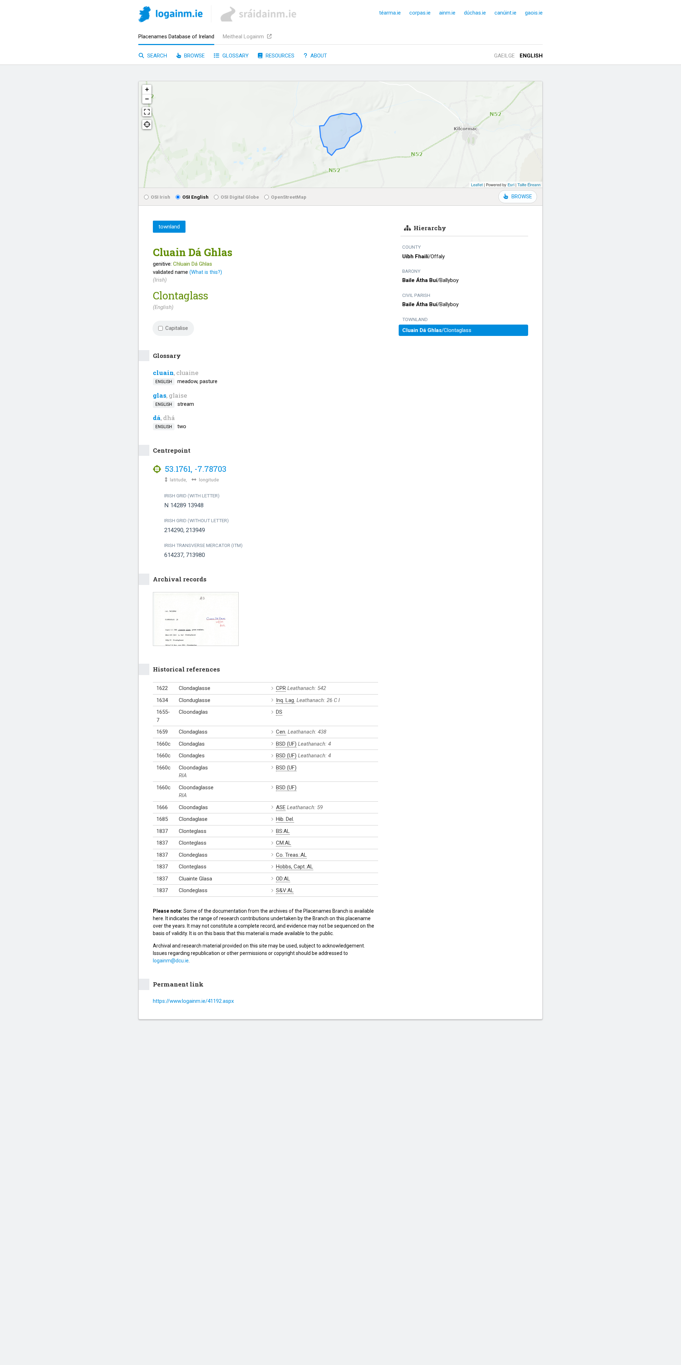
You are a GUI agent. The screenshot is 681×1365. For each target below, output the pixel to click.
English (531, 55)
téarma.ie (390, 13)
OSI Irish (160, 197)
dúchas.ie (475, 13)
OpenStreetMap (288, 197)
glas (159, 395)
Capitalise (176, 328)
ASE (281, 807)
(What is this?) (205, 272)
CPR (281, 688)
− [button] (147, 99)
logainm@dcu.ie (171, 960)
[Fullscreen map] (146, 111)
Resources (279, 55)
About (318, 55)
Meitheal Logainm (244, 36)
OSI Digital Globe (240, 197)
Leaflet (477, 184)
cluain (163, 373)
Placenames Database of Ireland (176, 36)
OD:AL (283, 878)
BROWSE (521, 196)
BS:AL (283, 831)
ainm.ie (447, 13)
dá (157, 418)
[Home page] (170, 15)
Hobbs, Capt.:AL (294, 866)
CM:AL (283, 843)
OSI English (195, 197)
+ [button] (147, 89)
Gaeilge (504, 55)
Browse (194, 55)
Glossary (235, 55)
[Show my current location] (146, 124)
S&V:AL (285, 890)
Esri (511, 184)
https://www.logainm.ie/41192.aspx (193, 1001)
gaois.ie (534, 13)
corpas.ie (420, 13)
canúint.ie (505, 13)
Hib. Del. (285, 819)
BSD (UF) (286, 744)
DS (279, 712)
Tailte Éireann (529, 184)
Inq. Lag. (285, 700)
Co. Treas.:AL (291, 855)
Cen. (281, 732)
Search (156, 55)
